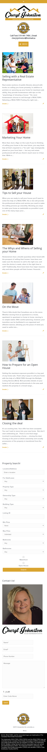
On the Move (10, 307)
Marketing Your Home (16, 137)
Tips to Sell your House (16, 193)
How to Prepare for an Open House (20, 366)
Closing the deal (12, 423)
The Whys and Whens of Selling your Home (22, 249)
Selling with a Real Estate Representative (18, 77)
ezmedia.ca (30, 727)
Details (4, 104)
